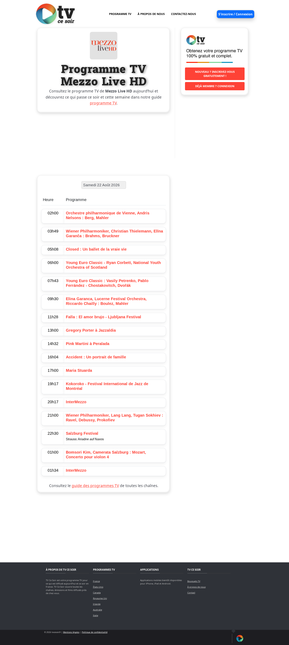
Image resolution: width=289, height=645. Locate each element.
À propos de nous (196, 586)
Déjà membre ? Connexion (214, 86)
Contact (191, 592)
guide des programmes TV (95, 485)
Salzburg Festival (82, 433)
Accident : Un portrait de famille (96, 357)
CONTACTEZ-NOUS (183, 14)
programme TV (103, 103)
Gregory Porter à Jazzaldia (91, 330)
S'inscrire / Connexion (235, 14)
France (96, 581)
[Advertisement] (103, 143)
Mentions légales (71, 632)
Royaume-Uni (100, 598)
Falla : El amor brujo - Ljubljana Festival (103, 317)
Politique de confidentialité (95, 632)
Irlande (96, 604)
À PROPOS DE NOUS (151, 14)
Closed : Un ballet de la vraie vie (96, 249)
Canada (97, 592)
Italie (95, 615)
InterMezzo (76, 402)
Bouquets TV (193, 581)
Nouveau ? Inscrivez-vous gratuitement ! (215, 74)
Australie (97, 609)
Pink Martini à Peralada (87, 343)
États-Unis (98, 586)
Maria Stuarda (79, 370)
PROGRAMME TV (120, 14)
